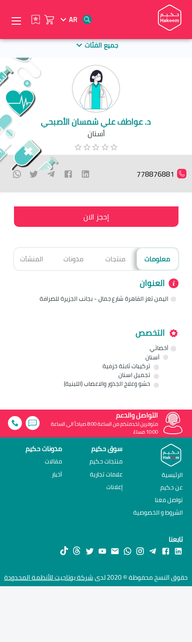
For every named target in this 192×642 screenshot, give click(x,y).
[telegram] (51, 174)
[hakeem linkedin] (178, 550)
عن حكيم (171, 487)
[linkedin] (85, 174)
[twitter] (34, 174)
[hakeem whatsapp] (127, 551)
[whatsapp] (17, 174)
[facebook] (68, 174)
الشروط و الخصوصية (158, 512)
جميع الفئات (101, 45)
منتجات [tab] (115, 258)
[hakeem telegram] (152, 551)
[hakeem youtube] (102, 551)
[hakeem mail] (114, 551)
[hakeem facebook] (165, 551)
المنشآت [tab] (31, 258)
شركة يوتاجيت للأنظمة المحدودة (48, 577)
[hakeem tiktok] (64, 551)
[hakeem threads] (76, 551)
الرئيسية (172, 474)
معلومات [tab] (157, 258)
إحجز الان (96, 217)
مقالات (53, 461)
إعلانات (114, 487)
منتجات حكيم (106, 461)
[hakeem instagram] (140, 551)
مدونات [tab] (73, 258)
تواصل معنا (169, 499)
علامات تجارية (106, 474)
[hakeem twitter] (89, 551)
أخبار (57, 474)
